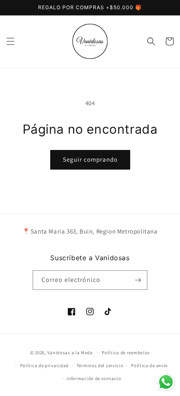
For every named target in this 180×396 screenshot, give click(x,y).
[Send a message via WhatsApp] (166, 382)
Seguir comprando (90, 159)
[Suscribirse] (138, 280)
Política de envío (149, 365)
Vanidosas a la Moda (70, 352)
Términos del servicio (100, 365)
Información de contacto (94, 378)
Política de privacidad (44, 365)
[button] (10, 41)
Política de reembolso (126, 352)
